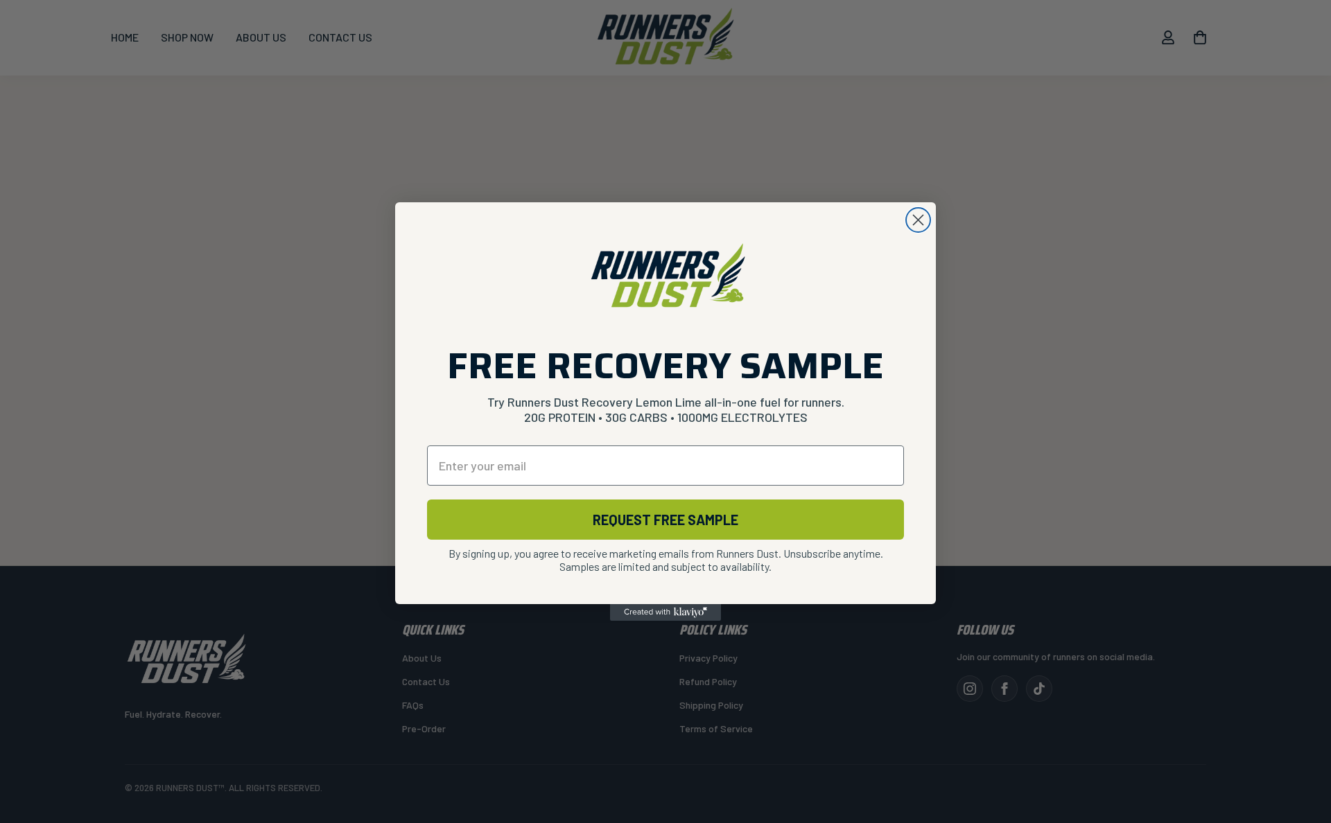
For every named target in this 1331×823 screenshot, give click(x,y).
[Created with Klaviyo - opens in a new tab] (665, 612)
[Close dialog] (918, 220)
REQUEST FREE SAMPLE (665, 519)
